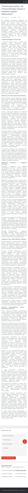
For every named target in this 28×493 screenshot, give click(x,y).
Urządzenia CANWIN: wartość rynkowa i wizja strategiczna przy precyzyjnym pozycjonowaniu (8, 476)
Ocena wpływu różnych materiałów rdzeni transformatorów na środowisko (21, 476)
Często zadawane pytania (18, 467)
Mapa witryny (22, 490)
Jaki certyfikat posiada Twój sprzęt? (21, 470)
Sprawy (3, 467)
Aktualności (8, 467)
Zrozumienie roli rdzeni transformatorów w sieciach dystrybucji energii (21, 473)
